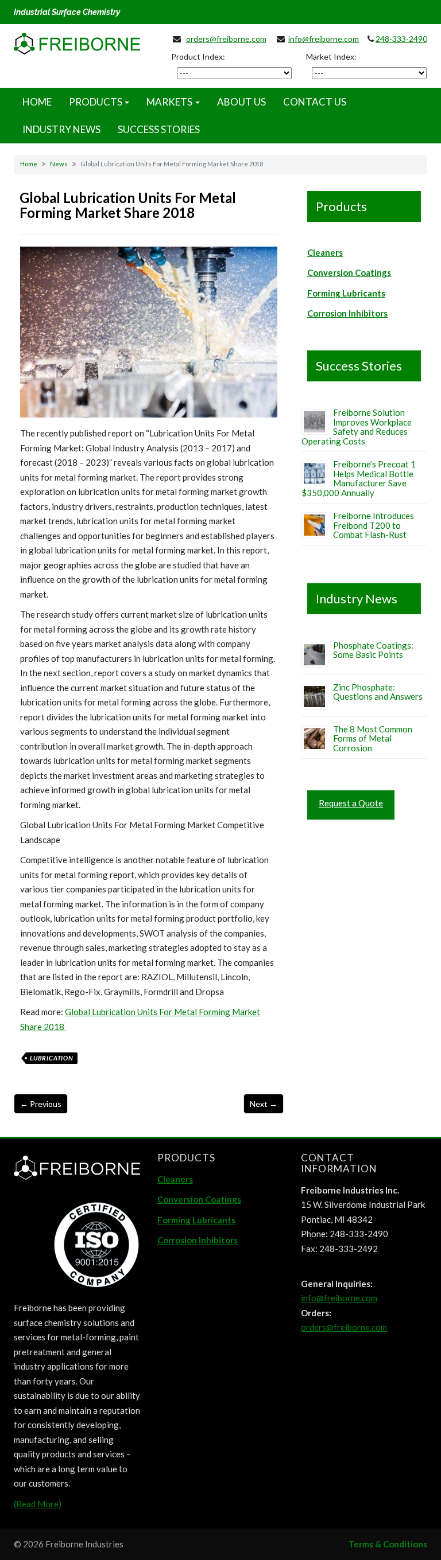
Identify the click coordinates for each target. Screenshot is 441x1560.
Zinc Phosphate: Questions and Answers (378, 692)
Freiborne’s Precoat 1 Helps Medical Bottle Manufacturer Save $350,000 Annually (358, 478)
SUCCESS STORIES (159, 129)
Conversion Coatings (349, 272)
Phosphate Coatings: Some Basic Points (373, 650)
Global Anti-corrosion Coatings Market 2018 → (263, 1104)
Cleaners (325, 252)
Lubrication (52, 1058)
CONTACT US (314, 102)
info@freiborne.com (323, 39)
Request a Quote (351, 803)
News (59, 163)
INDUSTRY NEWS (61, 129)
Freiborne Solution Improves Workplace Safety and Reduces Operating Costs (356, 426)
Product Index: (198, 56)
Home (28, 163)
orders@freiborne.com (226, 39)
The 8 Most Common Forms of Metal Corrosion (372, 738)
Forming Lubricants (346, 293)
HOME (37, 102)
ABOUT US (241, 102)
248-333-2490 (401, 39)
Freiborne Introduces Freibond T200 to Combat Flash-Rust (373, 525)
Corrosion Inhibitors (347, 313)
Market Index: (331, 56)
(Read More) (37, 1504)
